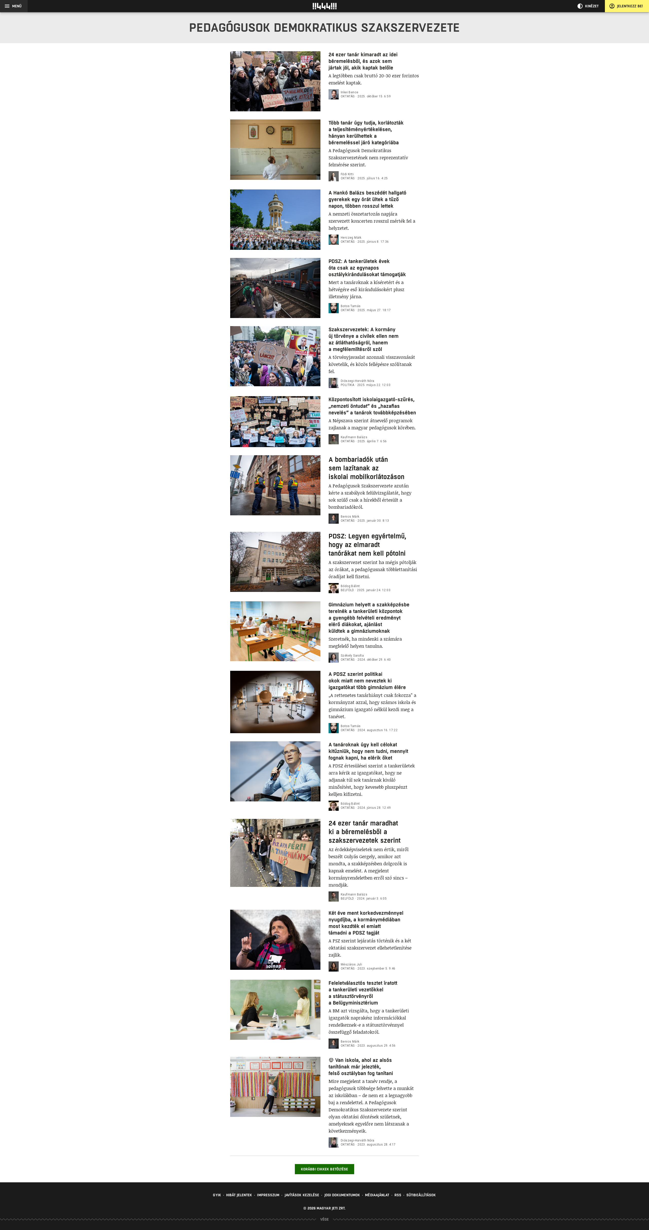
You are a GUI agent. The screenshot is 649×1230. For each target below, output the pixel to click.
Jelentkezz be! (630, 6)
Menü (17, 6)
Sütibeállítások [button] (421, 1195)
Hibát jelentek (239, 1195)
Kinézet (592, 6)
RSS (397, 1195)
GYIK (217, 1195)
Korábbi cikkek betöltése (324, 1169)
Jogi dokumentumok (342, 1195)
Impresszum (268, 1195)
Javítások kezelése (302, 1195)
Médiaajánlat (377, 1195)
